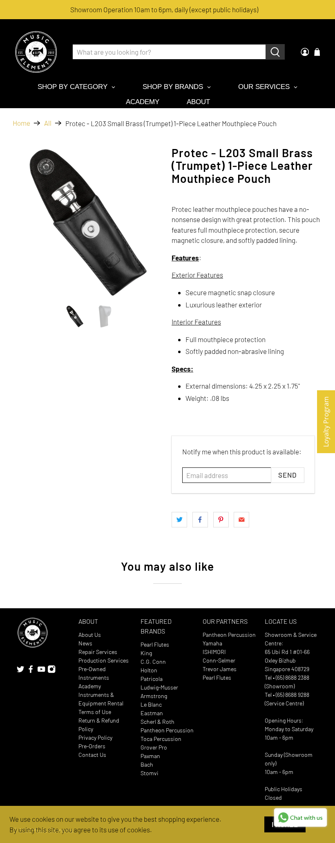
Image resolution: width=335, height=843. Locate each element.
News (85, 643)
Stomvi (150, 773)
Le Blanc (151, 704)
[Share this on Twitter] (179, 519)
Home (21, 123)
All (47, 123)
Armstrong (154, 695)
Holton (149, 670)
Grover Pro (154, 747)
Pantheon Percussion (167, 730)
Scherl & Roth (157, 721)
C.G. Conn (153, 661)
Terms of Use (94, 711)
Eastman (152, 713)
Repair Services (97, 651)
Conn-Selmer (219, 660)
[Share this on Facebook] (200, 519)
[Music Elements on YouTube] (41, 670)
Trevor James (220, 668)
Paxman (150, 755)
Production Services (103, 660)
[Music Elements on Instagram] (51, 670)
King (146, 652)
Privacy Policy (95, 737)
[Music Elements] (35, 51)
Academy (89, 686)
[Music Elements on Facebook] (31, 670)
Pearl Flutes (155, 644)
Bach (147, 764)
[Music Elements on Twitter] (20, 670)
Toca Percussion (161, 738)
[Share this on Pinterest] (221, 519)
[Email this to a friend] (241, 519)
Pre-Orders (91, 746)
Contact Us (92, 754)
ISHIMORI (214, 651)
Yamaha (212, 643)
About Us (89, 634)
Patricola (152, 678)
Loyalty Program (326, 421)
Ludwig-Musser (159, 687)
